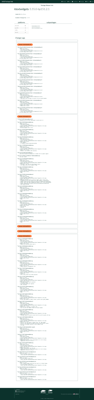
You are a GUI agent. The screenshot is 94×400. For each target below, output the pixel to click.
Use (69, 1)
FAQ (87, 1)
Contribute (75, 1)
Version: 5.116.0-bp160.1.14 (25, 44)
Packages (82, 1)
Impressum (17, 394)
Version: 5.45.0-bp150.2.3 (24, 231)
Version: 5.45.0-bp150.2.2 (24, 236)
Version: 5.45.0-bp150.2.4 (24, 226)
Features (64, 1)
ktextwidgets (21, 9)
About (92, 1)
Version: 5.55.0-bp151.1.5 (24, 116)
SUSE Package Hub (7, 1)
